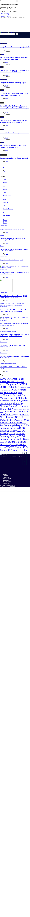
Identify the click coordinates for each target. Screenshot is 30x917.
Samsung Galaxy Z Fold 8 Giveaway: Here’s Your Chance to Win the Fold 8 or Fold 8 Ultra (14, 310)
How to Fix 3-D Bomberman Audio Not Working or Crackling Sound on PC (13, 121)
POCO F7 (18, 417)
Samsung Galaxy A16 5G (12, 428)
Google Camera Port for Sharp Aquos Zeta (15, 47)
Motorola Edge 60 (13, 392)
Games (2, 54)
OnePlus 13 (22, 411)
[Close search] (0, 35)
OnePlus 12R (10, 411)
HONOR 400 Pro (7, 390)
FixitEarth (12, 486)
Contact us (6, 477)
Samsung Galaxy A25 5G (12, 430)
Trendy (5, 223)
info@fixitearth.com (6, 16)
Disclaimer (6, 480)
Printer (2, 67)
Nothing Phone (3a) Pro (14, 407)
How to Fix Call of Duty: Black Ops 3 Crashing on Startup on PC (13, 146)
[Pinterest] (3, 26)
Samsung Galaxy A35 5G (12, 436)
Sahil (7, 232)
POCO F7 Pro (7, 419)
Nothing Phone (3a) (9, 406)
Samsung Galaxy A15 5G (16, 425)
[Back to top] (0, 488)
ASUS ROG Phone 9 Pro (12, 378)
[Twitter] (3, 22)
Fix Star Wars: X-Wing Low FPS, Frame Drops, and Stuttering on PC (14, 94)
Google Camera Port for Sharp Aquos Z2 (14, 82)
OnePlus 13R (6, 414)
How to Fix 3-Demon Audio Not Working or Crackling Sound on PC (14, 58)
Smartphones (3, 43)
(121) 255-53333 (5, 14)
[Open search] (0, 37)
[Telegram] (3, 29)
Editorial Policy (7, 481)
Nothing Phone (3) (13, 403)
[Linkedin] (3, 23)
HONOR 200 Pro (12, 387)
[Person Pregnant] (4, 471)
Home (5, 474)
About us (5, 475)
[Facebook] (3, 20)
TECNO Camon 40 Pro (17, 447)
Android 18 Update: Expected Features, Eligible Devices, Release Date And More (13, 296)
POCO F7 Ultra (21, 419)
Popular (5, 221)
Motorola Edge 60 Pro (14, 395)
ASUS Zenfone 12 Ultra (12, 381)
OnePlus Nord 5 (10, 417)
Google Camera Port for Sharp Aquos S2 (14, 158)
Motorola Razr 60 (8, 398)
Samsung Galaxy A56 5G (14, 444)
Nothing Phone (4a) (19, 409)
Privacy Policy (7, 478)
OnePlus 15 (16, 414)
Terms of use (6, 483)
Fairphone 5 (12, 384)
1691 (4, 171)
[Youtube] (3, 25)
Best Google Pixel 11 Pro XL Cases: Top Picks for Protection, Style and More (14, 324)
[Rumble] (3, 469)
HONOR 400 (23, 387)
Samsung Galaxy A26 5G (12, 433)
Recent (5, 220)
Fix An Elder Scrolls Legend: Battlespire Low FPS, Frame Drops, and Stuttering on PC (14, 107)
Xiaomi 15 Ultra (19, 450)
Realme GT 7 (6, 422)
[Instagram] (3, 28)
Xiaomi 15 (5, 450)
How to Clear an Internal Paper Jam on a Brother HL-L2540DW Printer (14, 71)
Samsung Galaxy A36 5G (12, 439)
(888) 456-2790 (5, 13)
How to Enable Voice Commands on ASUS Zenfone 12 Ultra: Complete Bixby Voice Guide (14, 335)
